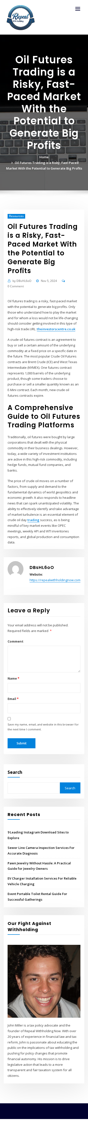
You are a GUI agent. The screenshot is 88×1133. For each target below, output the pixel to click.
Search (15, 772)
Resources (16, 216)
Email (13, 699)
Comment (15, 641)
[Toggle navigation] (77, 9)
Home (44, 157)
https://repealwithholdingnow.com (55, 580)
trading (33, 520)
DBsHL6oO (21, 281)
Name (13, 678)
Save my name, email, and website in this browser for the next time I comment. (43, 727)
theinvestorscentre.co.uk (56, 329)
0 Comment (16, 286)
